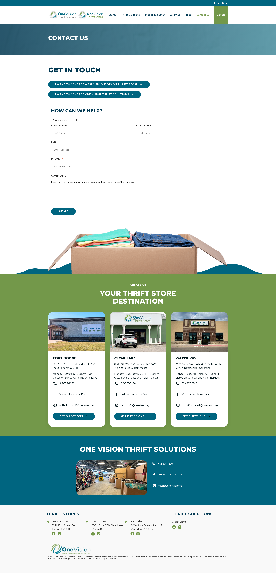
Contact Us (203, 15)
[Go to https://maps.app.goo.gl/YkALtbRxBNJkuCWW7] (104, 526)
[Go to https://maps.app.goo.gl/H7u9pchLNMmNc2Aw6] (144, 526)
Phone (57, 159)
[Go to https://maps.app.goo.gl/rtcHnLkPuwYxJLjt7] (65, 526)
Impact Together (154, 15)
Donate (220, 15)
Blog (189, 15)
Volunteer (175, 15)
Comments (58, 176)
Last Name (145, 125)
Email (56, 142)
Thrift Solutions (130, 15)
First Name (60, 125)
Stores (113, 15)
